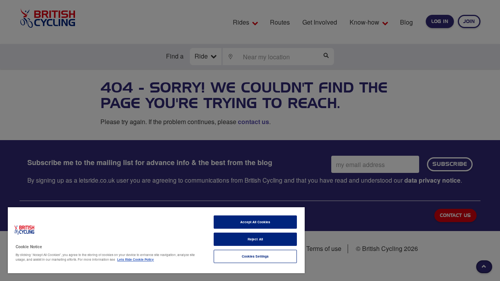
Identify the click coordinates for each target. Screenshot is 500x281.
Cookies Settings (255, 256)
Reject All (255, 239)
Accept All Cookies (255, 222)
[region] (156, 240)
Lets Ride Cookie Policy (135, 259)
